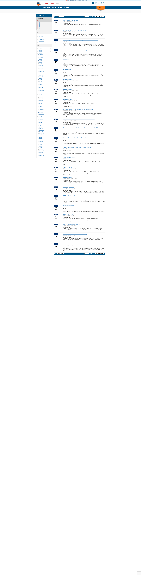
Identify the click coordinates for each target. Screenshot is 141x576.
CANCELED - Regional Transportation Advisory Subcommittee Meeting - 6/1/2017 (80, 40)
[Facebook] (95, 3)
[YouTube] (98, 3)
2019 (39, 27)
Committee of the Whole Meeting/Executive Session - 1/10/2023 (77, 147)
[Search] (93, 3)
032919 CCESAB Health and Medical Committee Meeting (75, 234)
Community (60, 7)
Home (37, 11)
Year (40, 20)
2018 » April (40, 28)
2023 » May (40, 23)
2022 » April (40, 25)
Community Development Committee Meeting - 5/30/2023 (75, 137)
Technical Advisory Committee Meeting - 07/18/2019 (74, 244)
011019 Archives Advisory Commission (71, 195)
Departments (66, 7)
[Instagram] (101, 3)
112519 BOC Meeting (67, 69)
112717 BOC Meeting (67, 59)
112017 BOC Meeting (67, 79)
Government (54, 7)
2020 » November (41, 26)
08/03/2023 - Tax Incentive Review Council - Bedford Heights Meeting (78, 109)
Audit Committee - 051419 (68, 205)
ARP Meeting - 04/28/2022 (68, 187)
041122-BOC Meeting (67, 167)
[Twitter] (96, 3)
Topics (100, 7)
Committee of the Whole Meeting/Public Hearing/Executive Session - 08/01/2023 (80, 127)
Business (49, 7)
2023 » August (41, 24)
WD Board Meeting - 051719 (69, 214)
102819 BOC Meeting (67, 99)
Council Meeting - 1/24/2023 (69, 157)
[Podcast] (103, 3)
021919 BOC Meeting (67, 177)
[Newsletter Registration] (100, 3)
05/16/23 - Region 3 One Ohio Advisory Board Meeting (74, 30)
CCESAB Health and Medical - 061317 (71, 20)
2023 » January (41, 22)
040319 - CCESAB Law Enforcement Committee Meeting (75, 50)
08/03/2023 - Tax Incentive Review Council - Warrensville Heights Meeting (79, 119)
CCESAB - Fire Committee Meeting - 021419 (72, 224)
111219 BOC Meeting (67, 89)
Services (44, 7)
